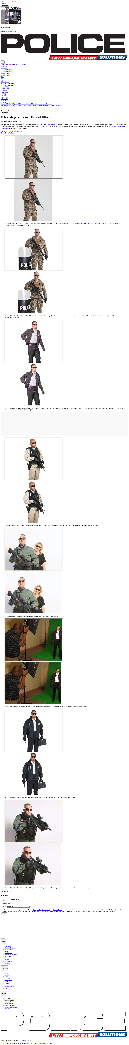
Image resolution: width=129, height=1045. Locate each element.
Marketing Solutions (49, 105)
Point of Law (5, 80)
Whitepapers (22, 104)
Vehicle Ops (4, 97)
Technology (4, 90)
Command (4, 66)
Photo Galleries (45, 104)
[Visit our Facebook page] (2, 896)
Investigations (5, 73)
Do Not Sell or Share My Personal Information (40, 1043)
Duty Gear (8, 131)
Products (38, 104)
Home (2, 133)
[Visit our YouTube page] (7, 896)
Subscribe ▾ (5, 5)
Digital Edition (12, 31)
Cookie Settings (11, 105)
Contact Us (20, 105)
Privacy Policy (5, 1043)
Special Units (5, 87)
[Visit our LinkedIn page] (5, 896)
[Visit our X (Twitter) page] (4, 896)
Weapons (3, 100)
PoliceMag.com (92, 223)
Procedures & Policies (7, 83)
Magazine (15, 104)
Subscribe (4, 31)
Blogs (10, 104)
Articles (18, 1)
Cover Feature (8, 1)
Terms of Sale (21, 1043)
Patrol (2, 77)
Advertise (4, 105)
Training (3, 94)
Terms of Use (13, 1043)
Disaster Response (6, 69)
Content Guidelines (37, 105)
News (14, 1)
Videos (22, 1)
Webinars (27, 1)
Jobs (51, 104)
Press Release (27, 105)
